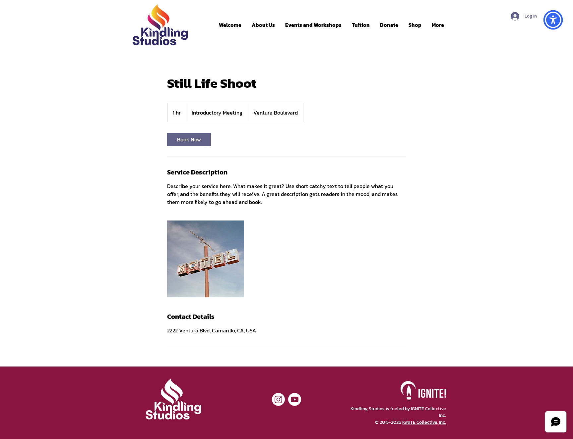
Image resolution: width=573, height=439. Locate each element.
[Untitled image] (205, 258)
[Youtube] (294, 399)
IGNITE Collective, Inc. (424, 422)
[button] (553, 20)
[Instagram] (278, 399)
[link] (189, 139)
